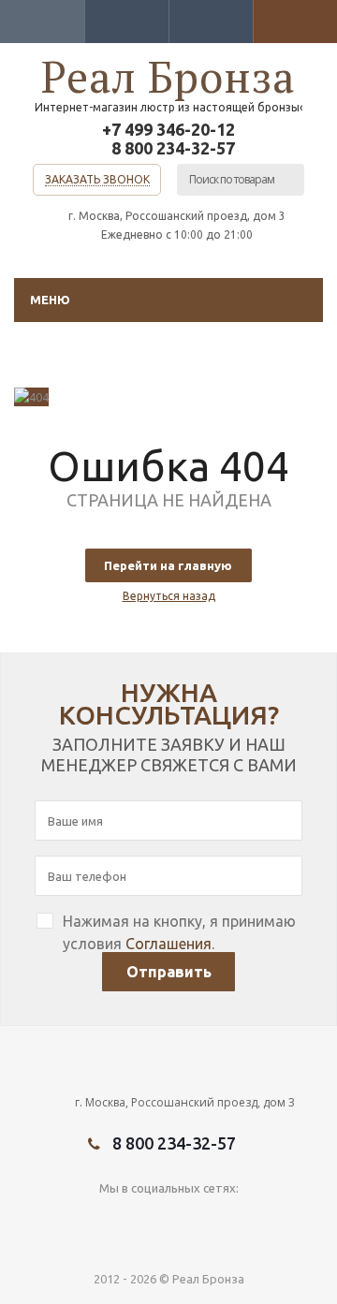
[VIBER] (187, 1219)
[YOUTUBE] (110, 1219)
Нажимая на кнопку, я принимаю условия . (179, 932)
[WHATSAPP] (226, 1219)
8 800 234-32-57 (173, 147)
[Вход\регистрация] (42, 21)
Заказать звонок (97, 179)
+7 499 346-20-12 (168, 129)
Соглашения (168, 943)
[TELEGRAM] (149, 1219)
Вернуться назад (169, 596)
